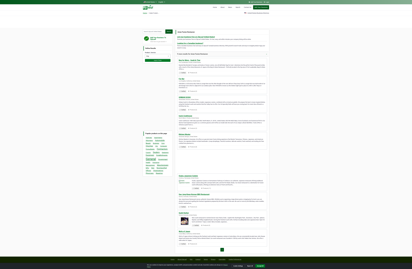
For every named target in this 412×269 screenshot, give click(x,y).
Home (215, 7)
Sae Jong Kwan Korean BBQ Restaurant (194, 194)
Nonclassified (162, 168)
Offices (148, 171)
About (222, 7)
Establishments (161, 155)
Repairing (159, 173)
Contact (198, 259)
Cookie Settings (238, 266)
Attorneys (149, 141)
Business (156, 143)
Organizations (158, 171)
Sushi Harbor (184, 213)
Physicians (150, 173)
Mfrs (147, 168)
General (151, 159)
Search (238, 7)
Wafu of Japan (184, 231)
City (156, 146)
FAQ (191, 259)
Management (150, 165)
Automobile (160, 140)
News (230, 7)
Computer (163, 146)
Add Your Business (261, 7)
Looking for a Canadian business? (190, 43)
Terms (206, 259)
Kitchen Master (184, 134)
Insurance (156, 162)
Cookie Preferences (235, 259)
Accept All (260, 266)
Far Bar (181, 79)
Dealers (156, 152)
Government (162, 159)
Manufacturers (162, 165)
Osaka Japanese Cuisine (188, 176)
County (148, 152)
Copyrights (222, 259)
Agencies (149, 138)
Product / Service (150, 52)
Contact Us (247, 7)
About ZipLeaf (182, 259)
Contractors (162, 149)
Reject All (250, 266)
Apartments (158, 138)
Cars (162, 143)
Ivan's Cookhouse (185, 116)
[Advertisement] (206, 21)
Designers (165, 152)
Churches (149, 146)
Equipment (150, 155)
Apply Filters (158, 60)
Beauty (148, 143)
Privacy (213, 259)
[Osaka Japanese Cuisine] (185, 184)
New (152, 168)
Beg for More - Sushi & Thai (189, 60)
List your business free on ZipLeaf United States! (196, 37)
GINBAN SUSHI (185, 97)
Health (148, 162)
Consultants (150, 149)
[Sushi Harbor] (185, 221)
